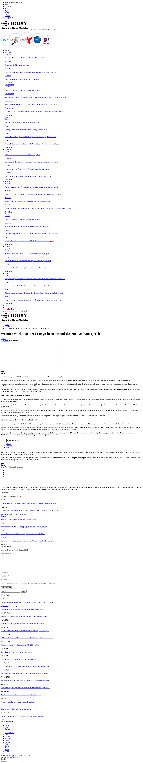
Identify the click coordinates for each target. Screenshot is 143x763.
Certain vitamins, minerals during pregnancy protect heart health (22, 609)
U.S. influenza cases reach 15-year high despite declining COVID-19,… (25, 631)
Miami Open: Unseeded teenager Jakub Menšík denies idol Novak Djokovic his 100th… (34, 300)
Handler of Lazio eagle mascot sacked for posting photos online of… (23, 623)
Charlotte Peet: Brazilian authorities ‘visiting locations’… (19, 659)
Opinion (7, 14)
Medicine (8, 182)
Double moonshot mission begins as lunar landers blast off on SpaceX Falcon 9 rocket (29, 510)
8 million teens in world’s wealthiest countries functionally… (21, 695)
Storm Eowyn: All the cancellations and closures (17, 652)
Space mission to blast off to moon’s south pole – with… (19, 709)
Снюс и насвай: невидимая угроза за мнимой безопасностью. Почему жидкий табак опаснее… (39, 208)
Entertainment (9, 85)
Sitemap (7, 4)
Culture (7, 16)
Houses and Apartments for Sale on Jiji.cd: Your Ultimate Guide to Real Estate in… (32, 233)
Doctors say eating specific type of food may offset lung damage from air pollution (32, 187)
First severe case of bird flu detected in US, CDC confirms (20, 645)
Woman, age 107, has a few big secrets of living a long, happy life (22, 716)
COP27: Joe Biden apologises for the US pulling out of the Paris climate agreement (28, 503)
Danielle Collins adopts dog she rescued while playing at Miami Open (28, 286)
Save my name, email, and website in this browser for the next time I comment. (29, 584)
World (7, 12)
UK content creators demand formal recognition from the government (28, 176)
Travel (7, 10)
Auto (6, 237)
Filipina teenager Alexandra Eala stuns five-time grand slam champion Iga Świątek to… (34, 293)
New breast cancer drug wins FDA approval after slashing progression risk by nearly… (33, 194)
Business (8, 52)
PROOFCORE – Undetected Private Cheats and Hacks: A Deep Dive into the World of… (35, 112)
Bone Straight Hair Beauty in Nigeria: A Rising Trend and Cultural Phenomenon (31, 162)
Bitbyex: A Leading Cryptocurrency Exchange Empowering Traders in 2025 (30, 72)
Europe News (9, 18)
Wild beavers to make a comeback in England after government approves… (26, 680)
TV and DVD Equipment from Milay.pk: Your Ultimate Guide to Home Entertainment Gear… (36, 97)
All (10, 248)
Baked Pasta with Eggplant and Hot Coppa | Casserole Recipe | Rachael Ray (30, 137)
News (7, 214)
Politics (7, 246)
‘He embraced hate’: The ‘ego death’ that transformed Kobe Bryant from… (25, 666)
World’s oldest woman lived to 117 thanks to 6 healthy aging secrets (27, 201)
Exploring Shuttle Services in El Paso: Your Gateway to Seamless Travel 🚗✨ (31, 104)
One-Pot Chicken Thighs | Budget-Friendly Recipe (22, 122)
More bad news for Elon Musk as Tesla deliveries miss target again (27, 169)
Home (7, 50)
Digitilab (15, 757)
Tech (6, 8)
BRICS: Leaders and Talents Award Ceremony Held (22, 90)
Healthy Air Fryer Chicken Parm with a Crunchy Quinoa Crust (26, 130)
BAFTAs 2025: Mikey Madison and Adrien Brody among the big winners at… (27, 638)
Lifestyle (8, 149)
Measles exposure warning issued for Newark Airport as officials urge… (25, 616)
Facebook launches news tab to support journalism (17, 702)
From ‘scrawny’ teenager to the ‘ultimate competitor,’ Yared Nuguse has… (25, 688)
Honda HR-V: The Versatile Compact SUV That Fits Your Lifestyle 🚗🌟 (29, 241)
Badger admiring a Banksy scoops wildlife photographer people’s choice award (27, 602)
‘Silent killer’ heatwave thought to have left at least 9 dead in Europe (27, 268)
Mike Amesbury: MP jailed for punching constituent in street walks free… (25, 673)
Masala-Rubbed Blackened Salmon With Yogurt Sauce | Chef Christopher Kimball (32, 144)
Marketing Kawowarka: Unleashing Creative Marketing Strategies (27, 58)
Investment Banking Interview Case (17, 65)
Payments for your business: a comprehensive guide (22, 79)
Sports (7, 273)
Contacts (8, 6)
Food (6, 117)
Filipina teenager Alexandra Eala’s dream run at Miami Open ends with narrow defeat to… (35, 279)
